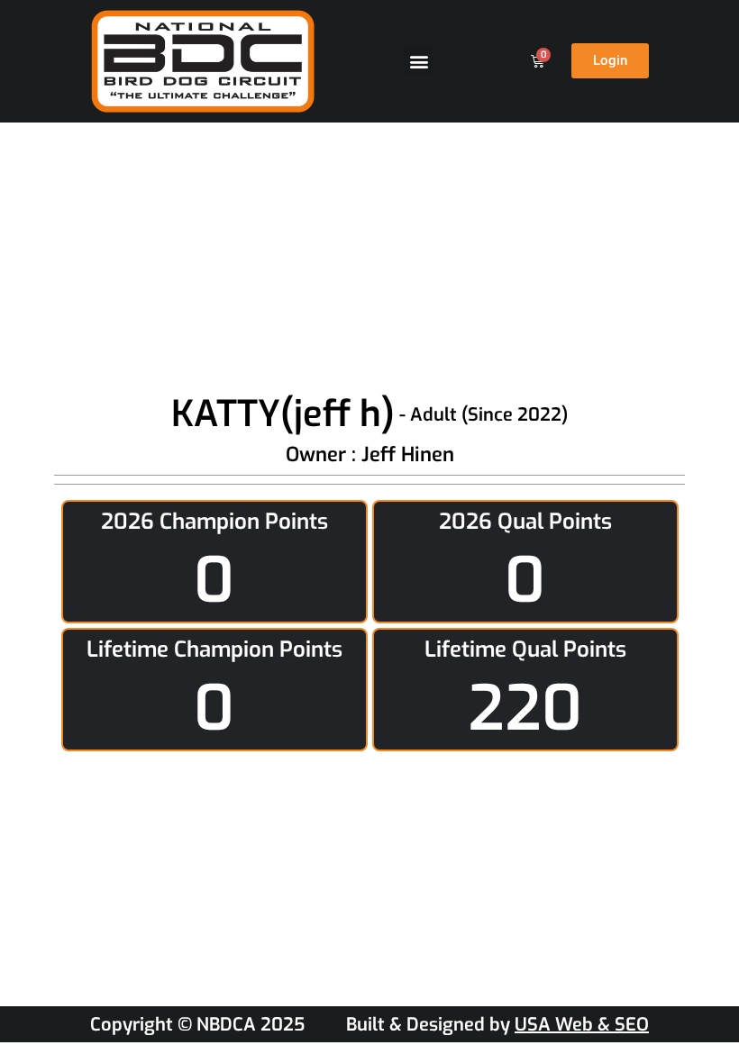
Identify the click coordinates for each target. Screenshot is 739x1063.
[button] (418, 61)
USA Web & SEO (582, 1025)
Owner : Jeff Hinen (370, 454)
